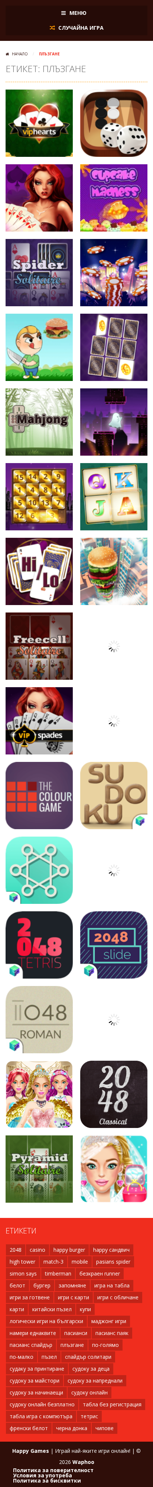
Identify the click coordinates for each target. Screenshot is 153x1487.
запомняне (72, 1285)
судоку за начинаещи (36, 1392)
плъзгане (72, 1344)
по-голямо (105, 1344)
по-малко (21, 1356)
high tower (22, 1261)
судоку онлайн (89, 1392)
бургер (42, 1285)
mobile (80, 1261)
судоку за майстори (34, 1380)
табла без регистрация (112, 1404)
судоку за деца (91, 1368)
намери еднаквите (33, 1332)
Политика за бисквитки (47, 1480)
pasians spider (113, 1261)
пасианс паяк (111, 1332)
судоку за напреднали (95, 1380)
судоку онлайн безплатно (42, 1404)
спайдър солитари (88, 1356)
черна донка (71, 1428)
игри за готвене (30, 1297)
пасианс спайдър (31, 1344)
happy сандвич (111, 1249)
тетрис (89, 1416)
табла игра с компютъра (41, 1416)
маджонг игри (108, 1321)
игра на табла (112, 1285)
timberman (58, 1273)
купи (85, 1309)
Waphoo (83, 1461)
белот (17, 1285)
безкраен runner (99, 1273)
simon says (23, 1273)
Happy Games (30, 1450)
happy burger (69, 1249)
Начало (20, 53)
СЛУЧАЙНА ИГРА (80, 27)
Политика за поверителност (53, 1470)
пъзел (49, 1356)
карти (17, 1309)
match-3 (53, 1261)
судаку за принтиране (37, 1368)
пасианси (75, 1332)
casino (37, 1249)
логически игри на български (46, 1321)
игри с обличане (118, 1297)
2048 (16, 1249)
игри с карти (73, 1297)
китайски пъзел (52, 1309)
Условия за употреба (42, 1475)
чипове (104, 1428)
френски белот (29, 1428)
